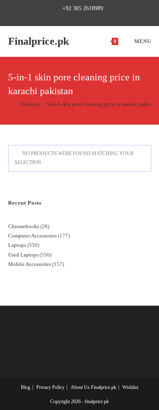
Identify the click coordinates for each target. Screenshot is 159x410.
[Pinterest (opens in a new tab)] (73, 17)
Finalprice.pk (38, 41)
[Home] (10, 104)
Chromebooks (23, 226)
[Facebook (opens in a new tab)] (64, 17)
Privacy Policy (50, 387)
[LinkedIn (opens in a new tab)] (92, 17)
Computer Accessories (32, 236)
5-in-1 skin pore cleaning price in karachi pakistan (102, 104)
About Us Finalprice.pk (93, 387)
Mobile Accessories (29, 264)
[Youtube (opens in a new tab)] (101, 17)
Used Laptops (23, 255)
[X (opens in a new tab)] (56, 17)
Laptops (17, 245)
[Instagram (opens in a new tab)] (83, 17)
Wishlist (130, 387)
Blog (25, 387)
